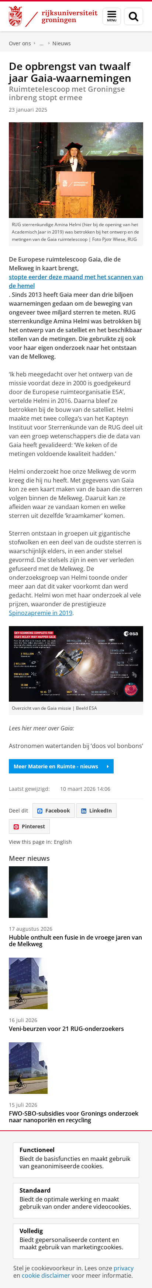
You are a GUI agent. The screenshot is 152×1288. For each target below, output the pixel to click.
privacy (124, 1268)
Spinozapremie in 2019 (40, 613)
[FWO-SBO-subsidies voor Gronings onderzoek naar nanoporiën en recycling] (28, 1068)
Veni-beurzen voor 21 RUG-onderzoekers (66, 1028)
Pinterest (33, 826)
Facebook (57, 810)
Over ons (20, 43)
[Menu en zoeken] (111, 16)
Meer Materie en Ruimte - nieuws (56, 766)
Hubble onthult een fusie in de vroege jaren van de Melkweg (75, 940)
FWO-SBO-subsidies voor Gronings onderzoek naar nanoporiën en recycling (73, 1116)
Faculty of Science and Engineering (41, 43)
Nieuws (61, 43)
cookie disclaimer (46, 1275)
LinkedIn (100, 810)
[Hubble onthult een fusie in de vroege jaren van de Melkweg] (28, 892)
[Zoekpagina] (133, 16)
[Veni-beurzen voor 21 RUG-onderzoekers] (28, 983)
